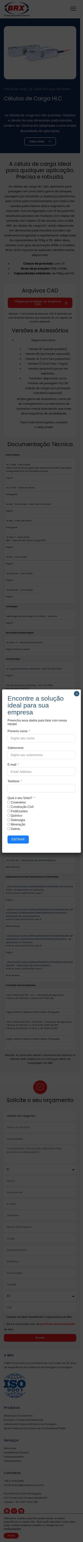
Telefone (13, 781)
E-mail (12, 764)
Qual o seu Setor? (20, 798)
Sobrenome (16, 748)
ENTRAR (18, 839)
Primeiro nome (18, 731)
